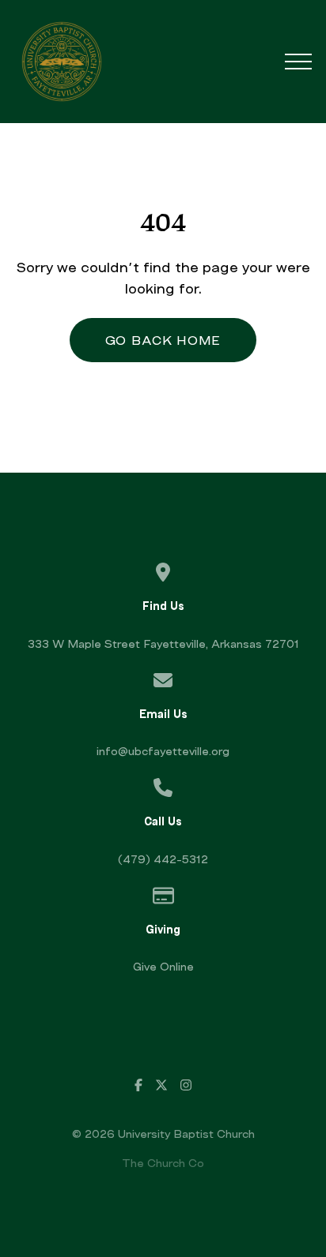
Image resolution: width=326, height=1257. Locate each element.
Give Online (163, 966)
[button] (298, 61)
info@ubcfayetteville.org (163, 751)
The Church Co (163, 1162)
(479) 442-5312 (163, 859)
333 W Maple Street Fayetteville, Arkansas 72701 (163, 643)
